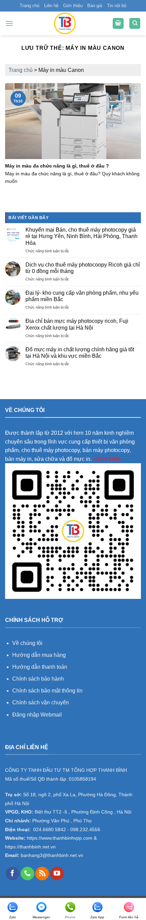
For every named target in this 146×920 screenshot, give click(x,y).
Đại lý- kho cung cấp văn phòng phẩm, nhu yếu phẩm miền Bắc (82, 296)
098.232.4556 (85, 829)
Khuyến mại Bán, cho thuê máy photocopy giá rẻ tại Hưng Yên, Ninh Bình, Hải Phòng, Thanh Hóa (81, 236)
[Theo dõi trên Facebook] (12, 873)
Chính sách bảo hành (38, 679)
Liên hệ (51, 5)
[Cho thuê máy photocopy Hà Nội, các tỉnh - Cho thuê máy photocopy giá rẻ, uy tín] (64, 23)
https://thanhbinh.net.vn (30, 846)
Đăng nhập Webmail (37, 715)
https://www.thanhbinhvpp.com (58, 838)
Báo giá (94, 5)
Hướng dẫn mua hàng (39, 655)
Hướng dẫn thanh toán (39, 667)
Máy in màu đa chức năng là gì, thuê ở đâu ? (57, 166)
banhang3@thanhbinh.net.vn (51, 855)
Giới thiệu (73, 5)
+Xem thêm (107, 459)
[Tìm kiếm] (134, 23)
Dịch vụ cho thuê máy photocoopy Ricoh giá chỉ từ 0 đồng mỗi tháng (82, 268)
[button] (9, 23)
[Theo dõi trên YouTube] (57, 873)
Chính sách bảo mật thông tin (47, 690)
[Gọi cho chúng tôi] (27, 873)
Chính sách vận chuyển (40, 702)
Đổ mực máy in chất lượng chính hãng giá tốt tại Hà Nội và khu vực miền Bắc (79, 353)
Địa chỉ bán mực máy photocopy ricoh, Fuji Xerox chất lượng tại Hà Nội (76, 324)
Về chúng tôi (27, 643)
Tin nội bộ (116, 5)
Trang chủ (29, 5)
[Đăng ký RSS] (42, 873)
